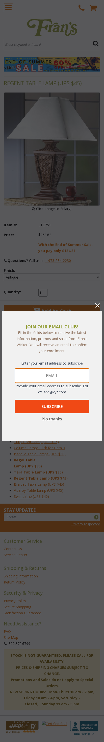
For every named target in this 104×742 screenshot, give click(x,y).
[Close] (97, 305)
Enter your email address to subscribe (52, 363)
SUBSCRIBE (52, 406)
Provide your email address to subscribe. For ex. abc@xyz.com (52, 389)
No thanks (52, 419)
